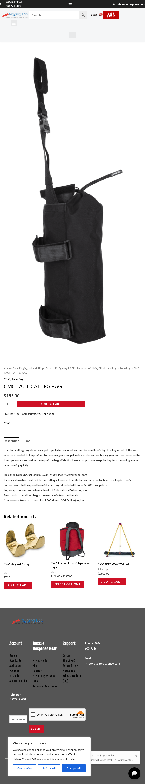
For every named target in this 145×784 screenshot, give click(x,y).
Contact (37, 671)
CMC (7, 379)
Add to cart (51, 403)
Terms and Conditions (45, 686)
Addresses (15, 665)
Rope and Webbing (87, 368)
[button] (69, 4)
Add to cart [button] (18, 585)
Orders (13, 655)
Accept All (74, 768)
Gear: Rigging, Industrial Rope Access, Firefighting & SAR (44, 368)
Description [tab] (11, 440)
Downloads (15, 660)
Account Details (18, 681)
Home (7, 368)
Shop (35, 666)
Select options (67, 584)
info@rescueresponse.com (129, 4)
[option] (72, 206)
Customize (24, 768)
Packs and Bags (109, 368)
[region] (49, 756)
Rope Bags (126, 368)
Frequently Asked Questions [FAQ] (72, 676)
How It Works (40, 661)
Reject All (49, 768)
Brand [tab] (26, 440)
